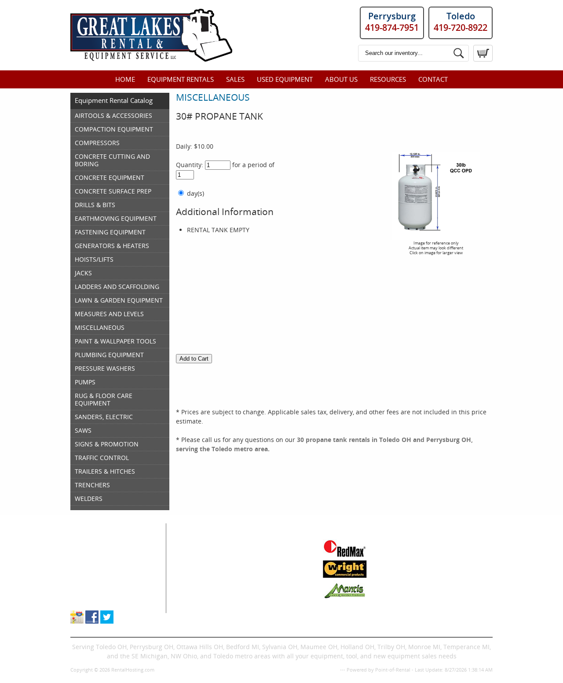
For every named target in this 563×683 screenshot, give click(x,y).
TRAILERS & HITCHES (105, 471)
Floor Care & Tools (269, 544)
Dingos (189, 608)
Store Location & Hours (104, 599)
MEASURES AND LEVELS (109, 314)
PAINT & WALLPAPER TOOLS (115, 341)
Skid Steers (195, 581)
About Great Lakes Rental (107, 590)
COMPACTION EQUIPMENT (114, 129)
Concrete (192, 571)
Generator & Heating (273, 553)
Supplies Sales (91, 581)
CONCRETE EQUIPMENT (109, 177)
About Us (341, 79)
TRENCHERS (92, 485)
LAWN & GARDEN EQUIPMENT (119, 300)
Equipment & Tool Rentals (108, 553)
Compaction (197, 562)
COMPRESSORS (97, 143)
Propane (255, 571)
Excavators (195, 590)
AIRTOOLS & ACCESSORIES (113, 115)
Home (125, 79)
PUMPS (85, 382)
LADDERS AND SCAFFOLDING (117, 286)
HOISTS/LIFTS (94, 259)
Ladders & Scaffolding (275, 562)
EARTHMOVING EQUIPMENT (116, 218)
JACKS (83, 273)
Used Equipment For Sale (107, 562)
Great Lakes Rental (110, 528)
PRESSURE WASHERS (105, 368)
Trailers (254, 608)
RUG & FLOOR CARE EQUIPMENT (103, 399)
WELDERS (88, 498)
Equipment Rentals (180, 79)
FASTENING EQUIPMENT (110, 232)
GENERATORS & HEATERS (112, 245)
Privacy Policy (323, 669)
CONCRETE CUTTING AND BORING (112, 160)
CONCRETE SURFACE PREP (113, 191)
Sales (235, 79)
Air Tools (192, 553)
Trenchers (194, 599)
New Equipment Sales (102, 571)
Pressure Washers (269, 590)
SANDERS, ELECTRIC (104, 417)
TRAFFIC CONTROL (102, 457)
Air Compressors (203, 544)
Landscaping (262, 581)
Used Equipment (285, 79)
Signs (251, 599)
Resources (388, 79)
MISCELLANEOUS (99, 327)
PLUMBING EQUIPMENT (109, 355)
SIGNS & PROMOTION (107, 444)
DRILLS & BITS (95, 205)
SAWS (83, 430)
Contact (433, 79)
